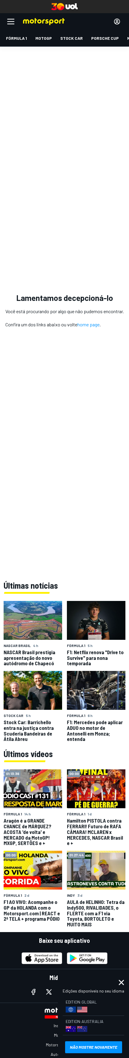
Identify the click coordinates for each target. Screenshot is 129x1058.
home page (88, 324)
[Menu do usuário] (117, 22)
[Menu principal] (11, 21)
